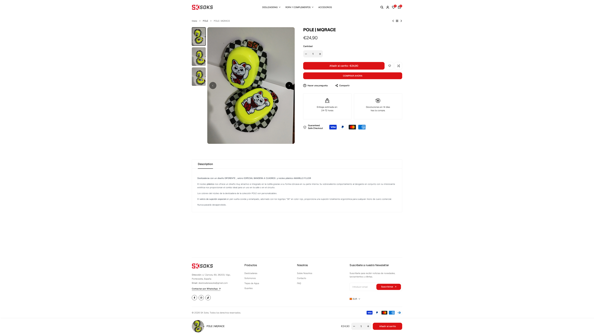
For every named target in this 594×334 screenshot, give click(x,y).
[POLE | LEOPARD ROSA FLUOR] (393, 21)
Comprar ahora (352, 75)
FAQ (299, 283)
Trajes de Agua (251, 283)
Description (205, 164)
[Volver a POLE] (397, 21)
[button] (389, 66)
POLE (205, 20)
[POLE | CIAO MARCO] (401, 21)
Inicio (194, 20)
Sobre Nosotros (304, 273)
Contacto (301, 278)
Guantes (248, 288)
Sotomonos (250, 278)
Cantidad (308, 46)
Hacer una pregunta (317, 85)
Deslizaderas (250, 273)
